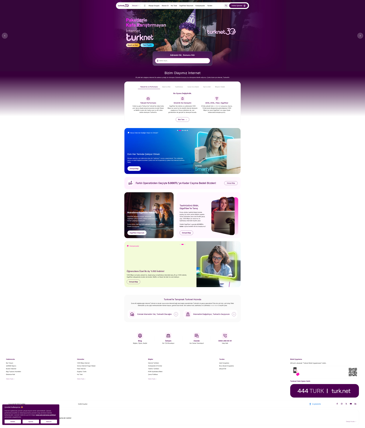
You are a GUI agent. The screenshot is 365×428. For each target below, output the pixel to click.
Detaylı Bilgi (134, 169)
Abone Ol (165, 6)
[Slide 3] (182, 130)
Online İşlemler (237, 6)
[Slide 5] (185, 130)
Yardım (209, 6)
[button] (226, 5)
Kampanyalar (200, 6)
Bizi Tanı (181, 119)
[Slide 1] (177, 130)
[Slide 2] (180, 130)
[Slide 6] (187, 130)
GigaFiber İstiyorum (186, 6)
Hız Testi (174, 6)
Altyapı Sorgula (153, 6)
